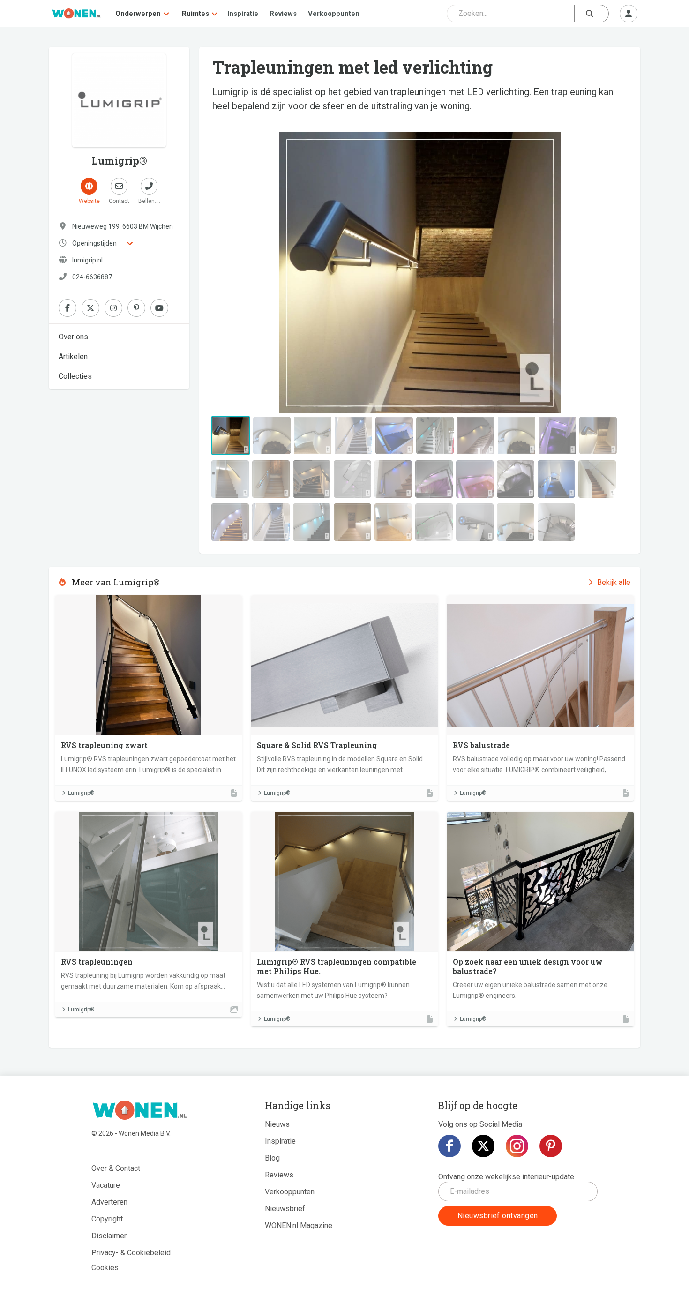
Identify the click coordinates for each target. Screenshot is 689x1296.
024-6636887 (92, 277)
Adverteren (109, 1202)
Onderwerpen (138, 13)
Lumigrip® (81, 793)
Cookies (105, 1267)
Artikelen (73, 356)
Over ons (73, 336)
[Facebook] (449, 1146)
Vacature (105, 1185)
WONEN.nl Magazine (298, 1225)
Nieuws (277, 1124)
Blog (272, 1158)
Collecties (75, 376)
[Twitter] (483, 1146)
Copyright (107, 1218)
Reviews (283, 13)
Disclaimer (109, 1235)
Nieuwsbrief (285, 1208)
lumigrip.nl (87, 260)
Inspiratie (242, 13)
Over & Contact (115, 1168)
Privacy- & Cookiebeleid (131, 1252)
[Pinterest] (550, 1146)
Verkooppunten (333, 13)
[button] (240, 272)
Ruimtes (195, 13)
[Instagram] (517, 1146)
